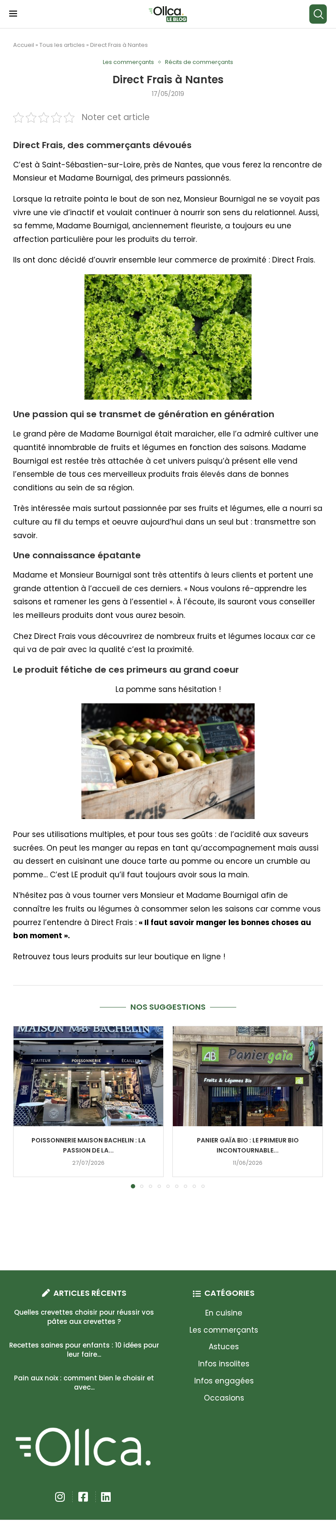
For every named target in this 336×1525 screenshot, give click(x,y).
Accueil (23, 45)
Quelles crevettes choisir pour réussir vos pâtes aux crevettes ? (84, 1317)
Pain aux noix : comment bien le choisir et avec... (84, 1382)
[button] (25, 1106)
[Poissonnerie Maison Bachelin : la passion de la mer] (88, 1076)
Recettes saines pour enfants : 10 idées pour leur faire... (84, 1350)
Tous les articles (62, 45)
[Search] (318, 14)
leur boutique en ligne (179, 956)
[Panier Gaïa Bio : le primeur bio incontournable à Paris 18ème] (247, 1076)
